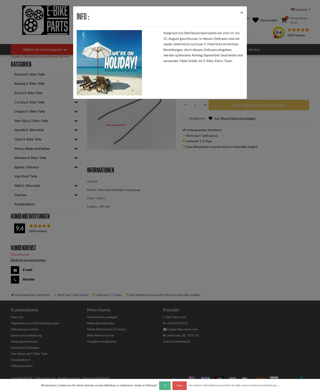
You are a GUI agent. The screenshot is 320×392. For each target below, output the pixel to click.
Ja (164, 385)
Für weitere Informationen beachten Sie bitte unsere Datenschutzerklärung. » (234, 385)
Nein (179, 385)
